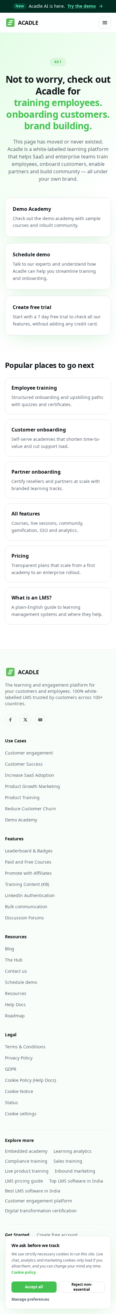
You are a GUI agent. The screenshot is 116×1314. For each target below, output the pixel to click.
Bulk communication (26, 906)
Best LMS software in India (32, 1191)
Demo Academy (21, 820)
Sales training (68, 1161)
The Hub (14, 960)
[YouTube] (40, 719)
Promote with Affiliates (28, 873)
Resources (15, 993)
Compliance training (26, 1161)
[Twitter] (25, 719)
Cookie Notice (19, 1091)
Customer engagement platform (38, 1201)
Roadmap (15, 1016)
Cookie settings (21, 1114)
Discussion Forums (24, 918)
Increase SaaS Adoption (29, 775)
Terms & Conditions (25, 1047)
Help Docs (15, 1004)
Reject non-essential (81, 1287)
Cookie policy (23, 1272)
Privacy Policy (18, 1058)
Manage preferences (30, 1299)
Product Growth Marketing (32, 786)
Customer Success (24, 764)
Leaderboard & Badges (29, 851)
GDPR (10, 1069)
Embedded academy (26, 1151)
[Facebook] (10, 719)
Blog (9, 949)
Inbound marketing (75, 1171)
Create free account (57, 1235)
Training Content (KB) (27, 884)
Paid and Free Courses (28, 862)
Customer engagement (29, 753)
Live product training (27, 1171)
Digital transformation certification (41, 1211)
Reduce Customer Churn (30, 809)
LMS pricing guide (24, 1181)
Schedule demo (21, 982)
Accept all (34, 1287)
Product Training (22, 797)
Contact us (16, 971)
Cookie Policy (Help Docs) (30, 1080)
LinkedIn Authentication (30, 895)
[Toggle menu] (105, 22)
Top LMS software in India (76, 1181)
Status (11, 1102)
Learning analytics (73, 1151)
